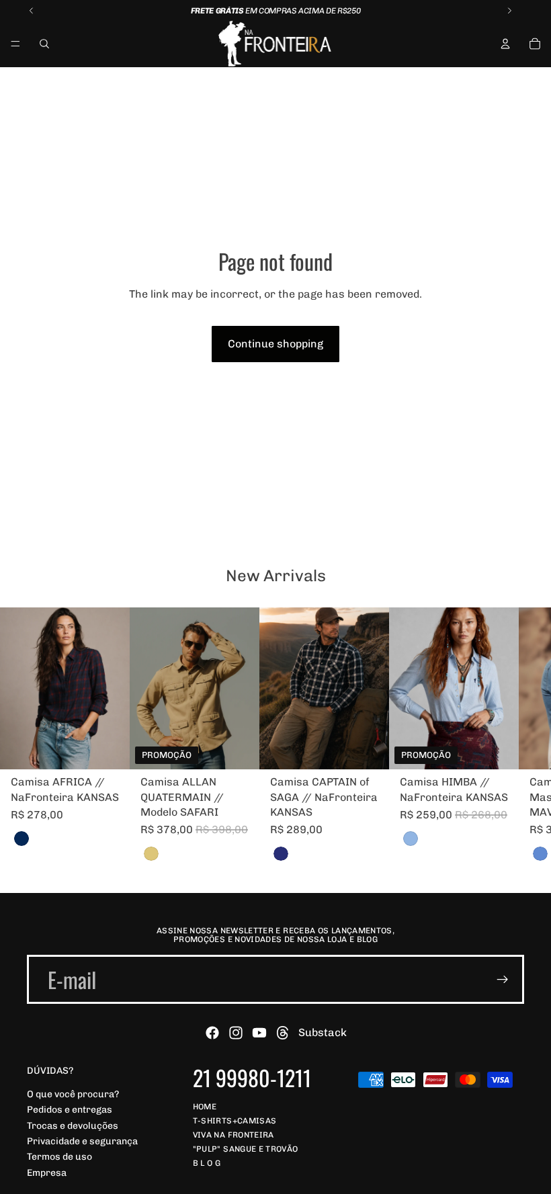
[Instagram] (236, 1033)
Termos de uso (59, 1157)
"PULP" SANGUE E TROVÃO (245, 1149)
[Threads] (283, 1033)
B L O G (207, 1163)
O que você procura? (73, 1094)
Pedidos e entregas (69, 1110)
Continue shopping (275, 343)
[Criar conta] (503, 980)
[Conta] (505, 43)
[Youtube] (259, 1033)
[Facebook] (212, 1033)
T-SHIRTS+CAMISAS (235, 1120)
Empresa (47, 1173)
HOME (204, 1106)
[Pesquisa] (44, 43)
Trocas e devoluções (72, 1126)
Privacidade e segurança (82, 1141)
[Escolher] (109, 749)
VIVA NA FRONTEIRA (233, 1135)
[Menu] (15, 43)
